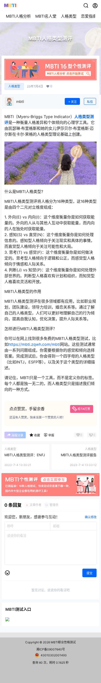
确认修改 (91, 517)
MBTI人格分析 (18, 16)
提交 (89, 573)
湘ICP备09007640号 (50, 649)
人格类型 (68, 16)
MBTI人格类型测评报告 (79, 455)
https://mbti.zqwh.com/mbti (34, 344)
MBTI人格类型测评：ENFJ (24, 455)
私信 (90, 102)
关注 (74, 102)
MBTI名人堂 (45, 16)
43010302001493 (54, 655)
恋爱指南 (89, 16)
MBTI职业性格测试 (63, 642)
